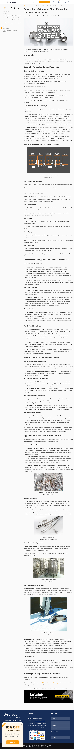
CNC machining (46, 683)
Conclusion (6, 28)
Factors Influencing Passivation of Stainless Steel (11, 20)
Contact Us (60, 688)
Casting (54, 725)
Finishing (54, 728)
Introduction (6, 13)
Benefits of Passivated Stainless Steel (12, 23)
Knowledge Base (31, 5)
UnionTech (54, 737)
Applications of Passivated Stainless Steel (11, 25)
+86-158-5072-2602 (40, 721)
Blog (25, 5)
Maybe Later (12, 745)
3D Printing (55, 718)
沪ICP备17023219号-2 (30, 746)
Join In (12, 742)
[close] (21, 724)
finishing (55, 683)
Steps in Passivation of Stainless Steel (12, 17)
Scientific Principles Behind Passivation (12, 15)
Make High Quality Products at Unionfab (10, 31)
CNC (53, 722)
